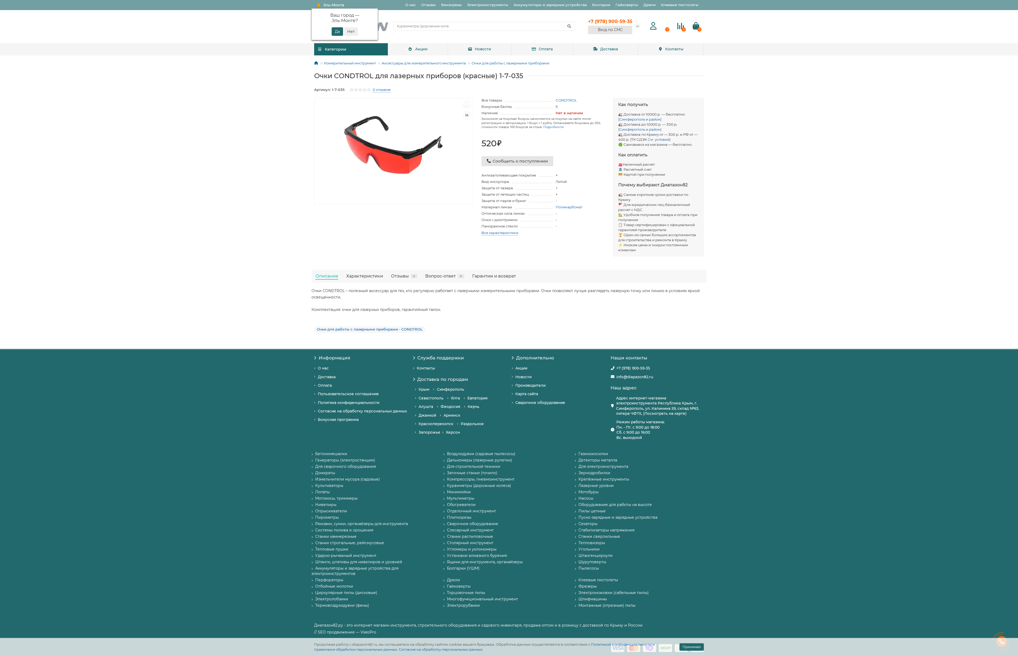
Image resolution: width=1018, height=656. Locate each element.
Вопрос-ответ (443, 276)
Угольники (589, 549)
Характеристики (364, 276)
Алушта (426, 406)
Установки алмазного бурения (477, 555)
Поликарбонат (569, 207)
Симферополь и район (639, 119)
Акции (421, 49)
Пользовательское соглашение (348, 394)
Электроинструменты (487, 5)
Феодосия (450, 406)
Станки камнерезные (336, 536)
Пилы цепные (592, 511)
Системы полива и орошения (344, 530)
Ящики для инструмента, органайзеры (485, 562)
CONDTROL (566, 100)
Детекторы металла (597, 460)
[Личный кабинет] (653, 26)
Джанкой (427, 415)
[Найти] (569, 26)
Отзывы (428, 5)
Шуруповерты (592, 562)
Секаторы (588, 523)
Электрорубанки (463, 605)
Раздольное (472, 424)
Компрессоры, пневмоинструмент (481, 479)
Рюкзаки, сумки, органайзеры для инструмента (361, 523)
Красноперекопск (436, 424)
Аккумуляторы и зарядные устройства (550, 5)
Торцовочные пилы (466, 592)
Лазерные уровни (596, 485)
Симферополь (450, 389)
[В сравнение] (467, 115)
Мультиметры (460, 498)
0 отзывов (381, 89)
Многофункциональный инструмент (482, 599)
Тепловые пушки (331, 549)
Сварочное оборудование (540, 402)
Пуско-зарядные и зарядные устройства (617, 517)
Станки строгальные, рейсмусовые (349, 542)
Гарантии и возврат (494, 276)
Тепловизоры (591, 542)
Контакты (674, 49)
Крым (424, 389)
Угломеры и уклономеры (472, 549)
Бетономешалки (331, 453)
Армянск (452, 415)
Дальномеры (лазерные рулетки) (479, 460)
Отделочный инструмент (471, 511)
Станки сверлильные (599, 536)
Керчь (473, 406)
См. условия (658, 139)
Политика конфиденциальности (348, 402)
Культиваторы (329, 485)
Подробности (553, 127)
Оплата (546, 49)
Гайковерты (627, 5)
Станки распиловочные (470, 536)
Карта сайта (526, 394)
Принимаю (692, 647)
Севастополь (431, 398)
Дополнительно (535, 357)
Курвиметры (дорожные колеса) (479, 485)
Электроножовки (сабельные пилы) (613, 592)
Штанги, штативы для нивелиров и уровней (358, 562)
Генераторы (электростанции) (345, 460)
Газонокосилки (593, 453)
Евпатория (477, 398)
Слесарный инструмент (470, 530)
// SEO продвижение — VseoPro (345, 632)
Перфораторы (329, 580)
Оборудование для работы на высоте (615, 504)
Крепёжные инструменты (603, 479)
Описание (326, 276)
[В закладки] (467, 104)
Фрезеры (587, 586)
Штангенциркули (595, 555)
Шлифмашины (592, 599)
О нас (410, 5)
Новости (483, 49)
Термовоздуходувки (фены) (342, 605)
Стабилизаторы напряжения (606, 530)
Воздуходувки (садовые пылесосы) (481, 453)
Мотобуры (588, 492)
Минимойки (459, 492)
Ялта (455, 398)
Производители (530, 385)
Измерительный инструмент (350, 63)
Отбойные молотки (334, 586)
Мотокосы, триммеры (336, 498)
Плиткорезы (459, 517)
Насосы (585, 498)
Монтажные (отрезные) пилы (606, 605)
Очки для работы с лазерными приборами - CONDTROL (370, 329)
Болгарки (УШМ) (463, 568)
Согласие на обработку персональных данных (440, 649)
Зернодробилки (594, 472)
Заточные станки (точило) (472, 472)
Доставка (609, 49)
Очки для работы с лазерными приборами (510, 63)
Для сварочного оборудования (345, 466)
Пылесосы (588, 568)
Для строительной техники (473, 466)
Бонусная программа (338, 419)
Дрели (649, 5)
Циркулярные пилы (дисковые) (346, 592)
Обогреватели (461, 504)
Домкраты (325, 472)
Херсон (453, 432)
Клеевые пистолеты (680, 5)
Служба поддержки (440, 357)
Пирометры (327, 517)
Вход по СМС (610, 29)
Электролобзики (331, 599)
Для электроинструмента (603, 466)
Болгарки (601, 5)
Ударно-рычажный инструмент (345, 555)
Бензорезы (451, 5)
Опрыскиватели (331, 511)
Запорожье (429, 432)
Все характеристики (499, 233)
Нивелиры (325, 504)
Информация (334, 357)
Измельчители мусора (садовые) (347, 479)
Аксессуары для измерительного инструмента (424, 63)
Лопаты (322, 492)
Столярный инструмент (470, 542)
